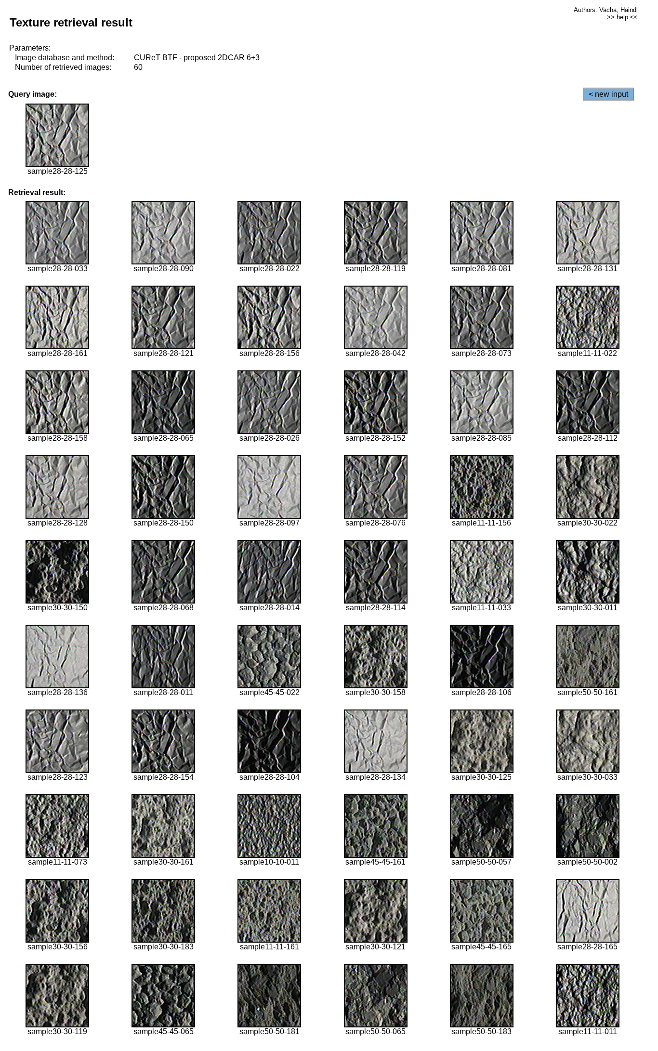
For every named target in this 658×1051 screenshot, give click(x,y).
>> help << (622, 17)
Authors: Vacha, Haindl (606, 9)
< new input (608, 94)
